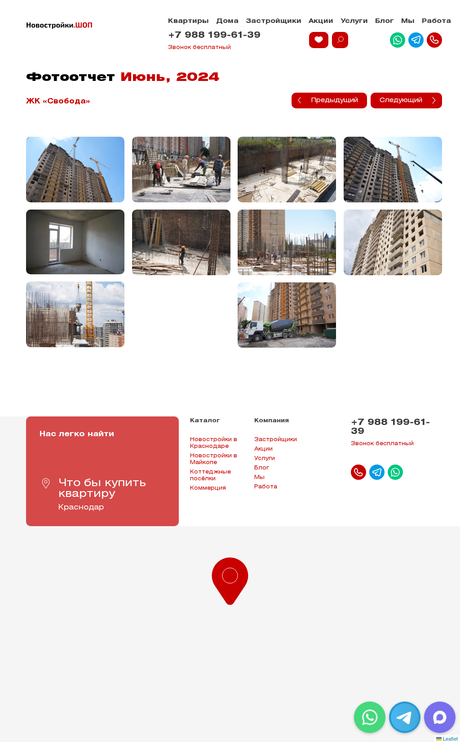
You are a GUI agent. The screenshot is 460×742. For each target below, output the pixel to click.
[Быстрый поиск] (340, 40)
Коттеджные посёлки (210, 475)
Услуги (354, 21)
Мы (408, 21)
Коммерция (208, 488)
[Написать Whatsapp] (397, 40)
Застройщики (273, 21)
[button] (230, 579)
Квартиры (188, 21)
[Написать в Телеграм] (416, 40)
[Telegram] (404, 717)
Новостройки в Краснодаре (213, 443)
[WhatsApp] (369, 717)
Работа (436, 21)
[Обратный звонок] (434, 40)
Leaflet (450, 738)
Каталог (205, 420)
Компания (271, 420)
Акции (321, 21)
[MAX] (440, 717)
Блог (384, 21)
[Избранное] (318, 40)
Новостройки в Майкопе (213, 459)
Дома (227, 21)
